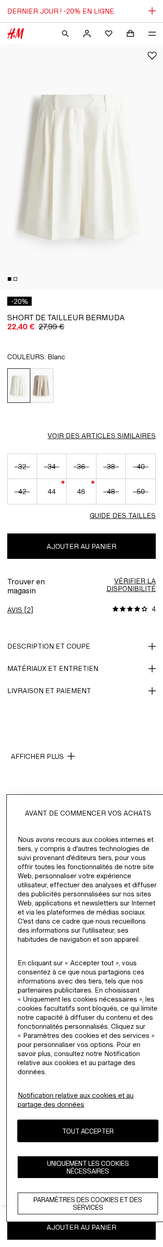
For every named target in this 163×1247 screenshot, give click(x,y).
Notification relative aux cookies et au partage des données (76, 1099)
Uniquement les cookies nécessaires (88, 1167)
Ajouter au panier (81, 546)
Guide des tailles (123, 515)
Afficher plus (37, 756)
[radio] (19, 385)
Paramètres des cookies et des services (88, 1203)
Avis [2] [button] (20, 610)
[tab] (9, 279)
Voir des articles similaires (102, 436)
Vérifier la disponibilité (131, 584)
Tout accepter (88, 1131)
